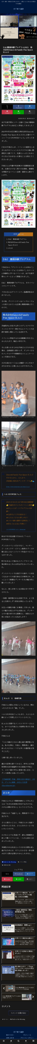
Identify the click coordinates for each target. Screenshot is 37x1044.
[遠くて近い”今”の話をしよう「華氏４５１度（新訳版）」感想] (28, 21)
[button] (29, 112)
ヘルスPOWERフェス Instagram (15, 529)
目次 (15, 234)
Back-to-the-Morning (10, 862)
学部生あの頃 (7, 865)
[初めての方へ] (9, 21)
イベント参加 (22, 862)
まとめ (10, 248)
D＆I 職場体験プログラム (17, 239)
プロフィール (27, 1035)
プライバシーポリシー (27, 1038)
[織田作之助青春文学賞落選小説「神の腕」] (9, 33)
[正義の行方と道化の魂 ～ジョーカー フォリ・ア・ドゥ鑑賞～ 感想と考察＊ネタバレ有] (28, 33)
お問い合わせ (10, 1038)
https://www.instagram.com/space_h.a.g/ (18, 486)
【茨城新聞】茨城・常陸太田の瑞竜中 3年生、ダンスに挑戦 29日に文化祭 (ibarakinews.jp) (18, 782)
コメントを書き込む (18, 1013)
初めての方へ (10, 1035)
